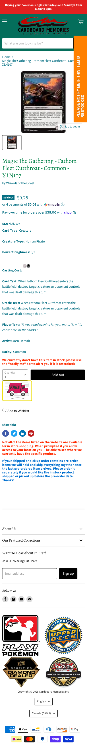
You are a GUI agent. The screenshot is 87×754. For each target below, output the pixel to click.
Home (6, 57)
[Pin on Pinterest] (31, 433)
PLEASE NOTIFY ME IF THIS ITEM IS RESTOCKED (80, 86)
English (41, 701)
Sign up (68, 573)
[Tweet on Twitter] (14, 433)
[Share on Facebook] (5, 433)
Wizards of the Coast (20, 183)
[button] (43, 204)
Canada (41, 713)
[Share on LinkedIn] (22, 433)
